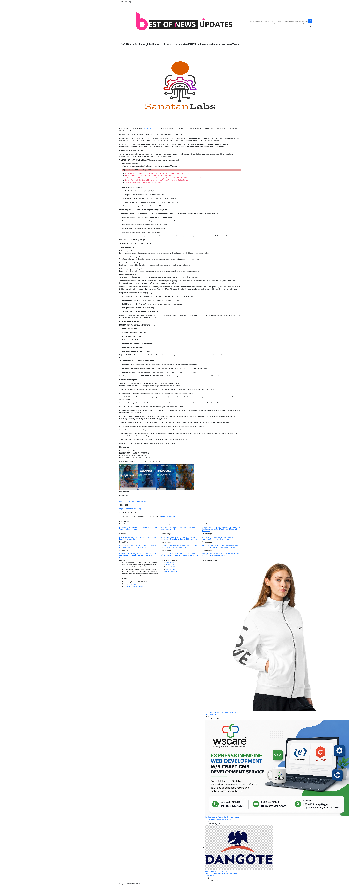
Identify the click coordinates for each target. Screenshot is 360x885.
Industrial (258, 21)
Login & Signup (125, 2)
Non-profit (273, 22)
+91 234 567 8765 (130, 584)
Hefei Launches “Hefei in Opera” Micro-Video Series (143, 182)
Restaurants (289, 21)
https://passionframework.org (130, 509)
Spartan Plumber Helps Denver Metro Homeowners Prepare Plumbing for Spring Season (156, 180)
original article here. (168, 516)
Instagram (280, 21)
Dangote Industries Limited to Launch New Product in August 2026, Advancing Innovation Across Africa (221, 873)
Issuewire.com (148, 129)
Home (252, 21)
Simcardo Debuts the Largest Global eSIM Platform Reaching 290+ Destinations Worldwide (157, 173)
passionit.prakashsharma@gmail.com (132, 501)
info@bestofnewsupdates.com (135, 586)
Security (266, 21)
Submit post (298, 22)
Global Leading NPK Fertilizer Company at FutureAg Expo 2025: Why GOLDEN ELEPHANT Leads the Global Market (165, 178)
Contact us (305, 22)
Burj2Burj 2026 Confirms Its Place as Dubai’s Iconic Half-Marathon (148, 176)
